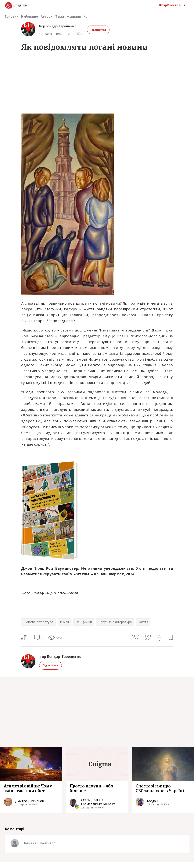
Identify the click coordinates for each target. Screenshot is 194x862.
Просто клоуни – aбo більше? (91, 788)
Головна (11, 16)
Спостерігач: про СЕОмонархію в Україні (160, 788)
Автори (46, 16)
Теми (59, 16)
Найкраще (29, 16)
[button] (138, 637)
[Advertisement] (97, 83)
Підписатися (98, 29)
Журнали (74, 16)
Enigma (16, 5)
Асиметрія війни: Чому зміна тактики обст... (28, 788)
